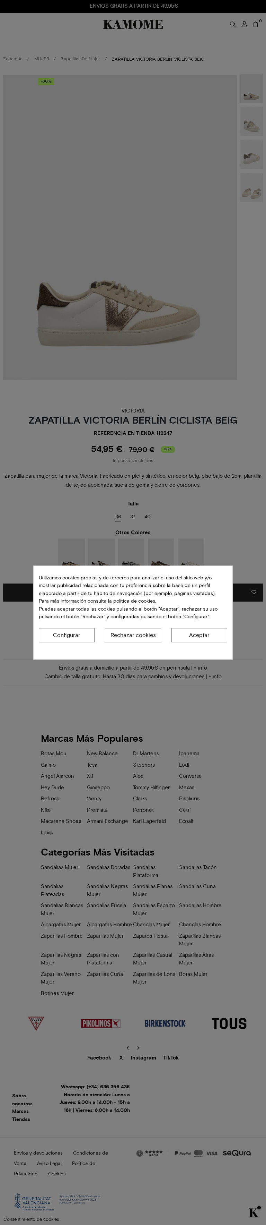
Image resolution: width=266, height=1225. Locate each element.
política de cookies (133, 601)
